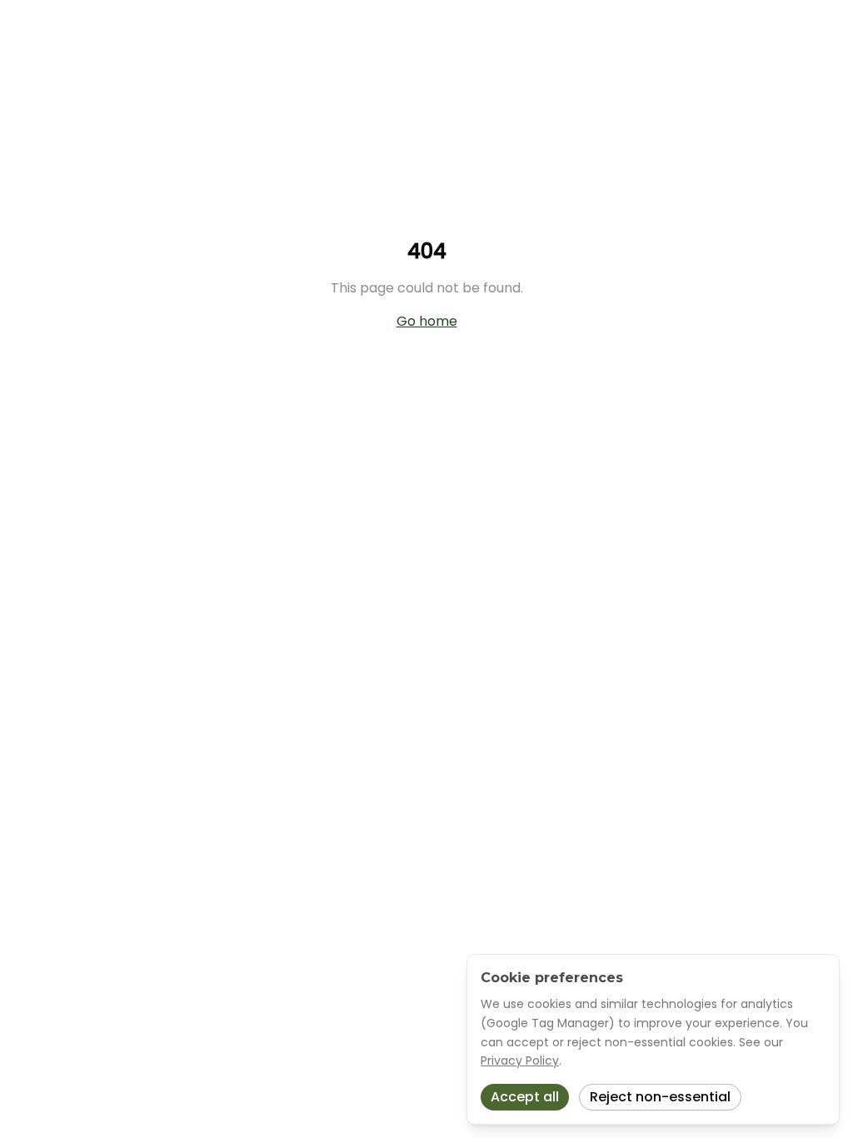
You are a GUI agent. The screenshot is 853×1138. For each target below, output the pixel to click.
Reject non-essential (660, 1096)
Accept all (525, 1096)
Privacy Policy (520, 1060)
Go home (427, 321)
